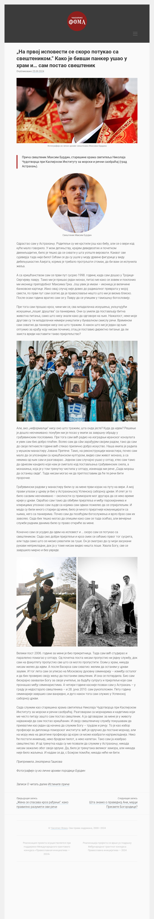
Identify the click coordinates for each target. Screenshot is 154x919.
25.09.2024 (38, 71)
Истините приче (58, 784)
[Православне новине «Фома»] (77, 29)
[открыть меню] (135, 34)
